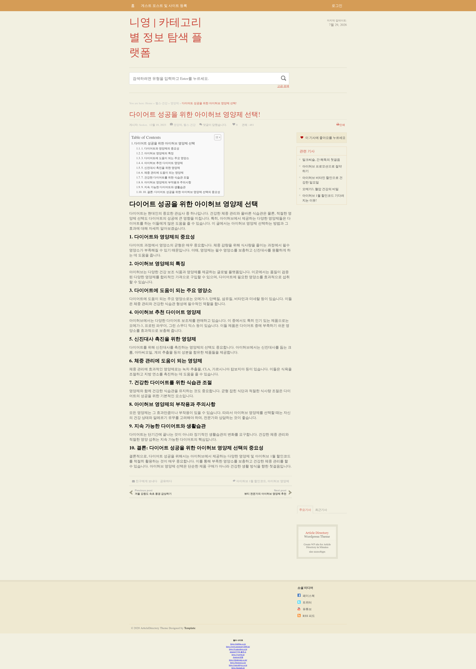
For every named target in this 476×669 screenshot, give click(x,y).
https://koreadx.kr (238, 667)
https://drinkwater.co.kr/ (238, 660)
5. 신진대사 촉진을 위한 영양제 (160, 168)
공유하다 (166, 481)
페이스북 (309, 596)
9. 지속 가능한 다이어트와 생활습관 (163, 187)
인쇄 (342, 125)
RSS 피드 (309, 616)
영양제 (175, 103)
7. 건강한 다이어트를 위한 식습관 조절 (165, 177)
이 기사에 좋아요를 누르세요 (325, 137)
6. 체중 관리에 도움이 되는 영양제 (162, 172)
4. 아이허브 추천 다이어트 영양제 (162, 163)
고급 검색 (283, 86)
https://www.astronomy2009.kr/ (238, 646)
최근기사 (321, 510)
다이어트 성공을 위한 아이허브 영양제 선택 (164, 143)
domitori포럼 (238, 657)
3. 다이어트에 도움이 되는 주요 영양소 (165, 158)
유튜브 (307, 609)
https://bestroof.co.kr (238, 662)
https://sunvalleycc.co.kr (238, 665)
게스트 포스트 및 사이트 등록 (164, 5)
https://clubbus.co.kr (238, 644)
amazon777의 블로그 (238, 651)
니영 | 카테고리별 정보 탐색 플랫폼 (165, 37)
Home (148, 103)
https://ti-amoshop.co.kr (238, 649)
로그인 (337, 5)
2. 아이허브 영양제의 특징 (157, 153)
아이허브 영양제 (278, 481)
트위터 (307, 602)
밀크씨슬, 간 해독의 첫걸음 (321, 159)
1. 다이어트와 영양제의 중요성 (160, 148)
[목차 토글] (215, 137)
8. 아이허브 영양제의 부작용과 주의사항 (166, 182)
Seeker (143, 125)
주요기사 (305, 510)
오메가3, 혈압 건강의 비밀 (320, 189)
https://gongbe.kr (238, 654)
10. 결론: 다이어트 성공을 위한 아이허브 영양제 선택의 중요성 (181, 192)
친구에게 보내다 (146, 481)
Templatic (190, 628)
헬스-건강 (161, 103)
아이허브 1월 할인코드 (251, 481)
